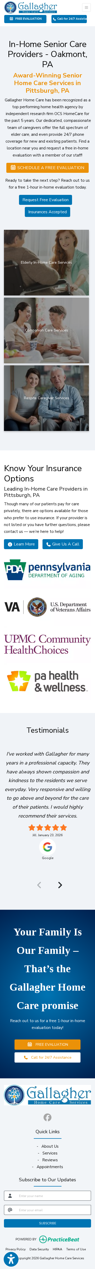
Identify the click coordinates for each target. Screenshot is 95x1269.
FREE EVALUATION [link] (28, 19)
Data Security (39, 1249)
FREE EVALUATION (50, 1044)
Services (50, 1153)
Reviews (50, 1160)
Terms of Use (76, 1249)
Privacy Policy (16, 1249)
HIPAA (57, 1249)
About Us (50, 1146)
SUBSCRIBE (47, 1223)
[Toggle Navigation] (86, 7)
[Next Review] (58, 885)
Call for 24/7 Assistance (71, 19)
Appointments (50, 1166)
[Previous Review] (37, 885)
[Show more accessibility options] (11, 1259)
